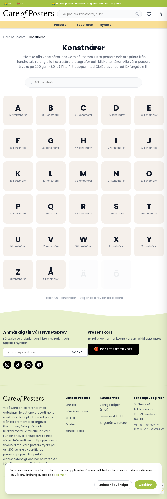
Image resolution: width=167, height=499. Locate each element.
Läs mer (60, 475)
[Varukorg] (160, 14)
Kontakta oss (75, 431)
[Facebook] (39, 365)
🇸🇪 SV (8, 3)
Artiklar (70, 418)
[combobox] (99, 14)
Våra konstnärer (77, 411)
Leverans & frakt (111, 416)
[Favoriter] (149, 14)
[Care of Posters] (31, 399)
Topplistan (84, 25)
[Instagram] (7, 365)
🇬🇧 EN (20, 3)
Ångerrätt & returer (113, 423)
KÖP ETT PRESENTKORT (113, 349)
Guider (70, 424)
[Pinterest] (28, 365)
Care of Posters (14, 37)
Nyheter (106, 25)
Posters (60, 25)
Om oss (71, 405)
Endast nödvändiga (113, 485)
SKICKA (77, 352)
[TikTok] (18, 365)
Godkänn (146, 485)
